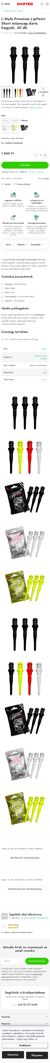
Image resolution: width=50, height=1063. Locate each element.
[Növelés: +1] (45, 155)
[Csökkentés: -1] (36, 155)
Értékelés (21, 244)
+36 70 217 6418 (27, 1004)
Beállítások (25, 1045)
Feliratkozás (37, 961)
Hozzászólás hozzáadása (25, 889)
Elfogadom (37, 1055)
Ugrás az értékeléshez (37, 33)
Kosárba (25, 165)
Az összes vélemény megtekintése (35, 917)
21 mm (44, 379)
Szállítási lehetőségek (14, 143)
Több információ (36, 107)
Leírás (8, 244)
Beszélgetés (36, 244)
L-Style (46, 178)
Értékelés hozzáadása (25, 858)
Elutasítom (13, 1054)
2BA (45, 372)
